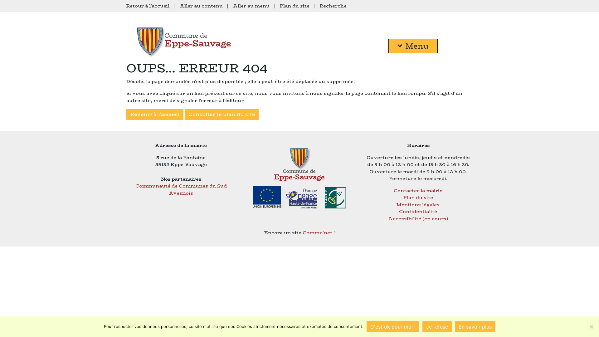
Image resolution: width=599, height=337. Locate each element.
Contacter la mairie (418, 190)
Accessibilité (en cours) (418, 218)
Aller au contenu (201, 5)
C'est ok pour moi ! (393, 327)
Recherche (333, 5)
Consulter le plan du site (221, 114)
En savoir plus (475, 327)
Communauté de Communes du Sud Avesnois (181, 189)
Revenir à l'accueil (155, 114)
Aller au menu (251, 5)
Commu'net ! (319, 232)
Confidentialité (418, 211)
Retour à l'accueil (147, 5)
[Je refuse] (591, 327)
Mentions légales (418, 204)
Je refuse (437, 327)
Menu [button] (417, 46)
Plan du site (294, 5)
